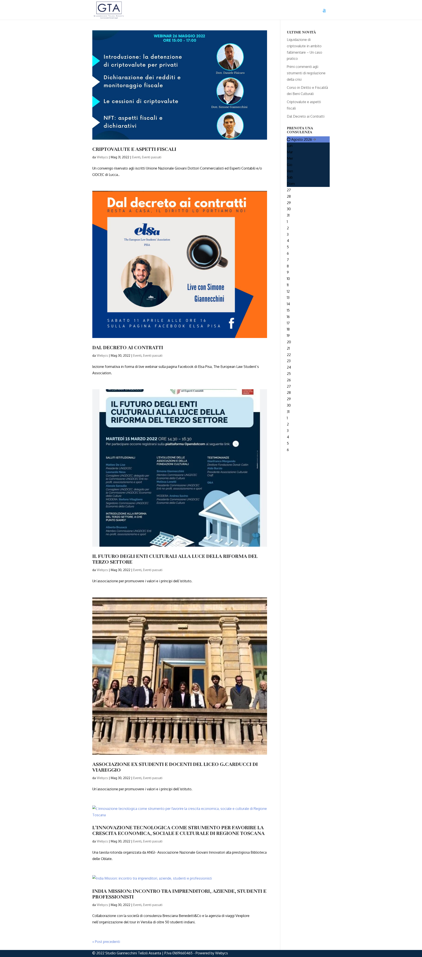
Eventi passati (151, 157)
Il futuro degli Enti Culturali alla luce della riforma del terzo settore (175, 559)
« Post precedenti (106, 941)
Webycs (102, 157)
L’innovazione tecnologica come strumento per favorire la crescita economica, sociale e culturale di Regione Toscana (178, 830)
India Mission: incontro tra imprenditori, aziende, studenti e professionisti (179, 894)
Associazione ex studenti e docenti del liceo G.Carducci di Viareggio (175, 767)
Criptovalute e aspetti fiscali (134, 149)
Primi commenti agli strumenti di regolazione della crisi (306, 73)
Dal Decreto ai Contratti (128, 347)
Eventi (136, 157)
